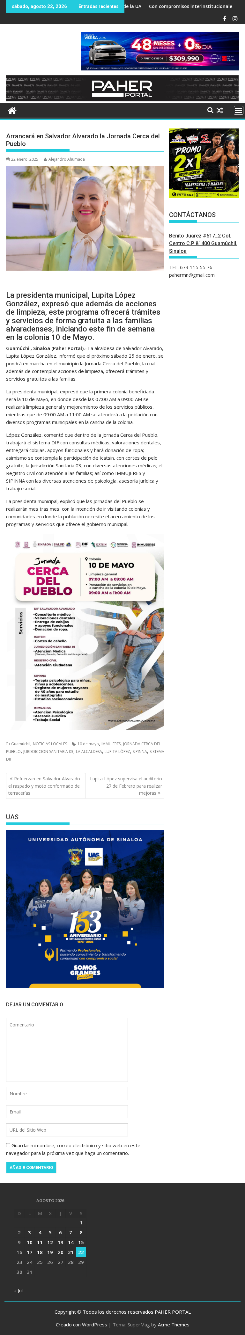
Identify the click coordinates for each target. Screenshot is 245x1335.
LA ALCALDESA (89, 751)
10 (30, 1242)
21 (71, 1252)
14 (71, 1242)
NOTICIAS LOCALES (50, 744)
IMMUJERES (111, 744)
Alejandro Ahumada (66, 159)
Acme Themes (173, 1324)
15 (81, 1242)
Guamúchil (20, 744)
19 (50, 1252)
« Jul (18, 1290)
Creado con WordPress (81, 1324)
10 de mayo (88, 744)
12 (50, 1242)
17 (30, 1252)
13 (60, 1242)
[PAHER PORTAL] (12, 110)
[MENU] (238, 110)
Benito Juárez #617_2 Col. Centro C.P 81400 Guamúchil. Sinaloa (203, 243)
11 (40, 1242)
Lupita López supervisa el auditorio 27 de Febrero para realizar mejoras (126, 786)
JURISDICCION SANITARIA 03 (48, 751)
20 (60, 1252)
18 (40, 1252)
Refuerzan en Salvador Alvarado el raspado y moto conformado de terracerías (44, 786)
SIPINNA (140, 751)
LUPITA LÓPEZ (117, 751)
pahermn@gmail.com (192, 275)
